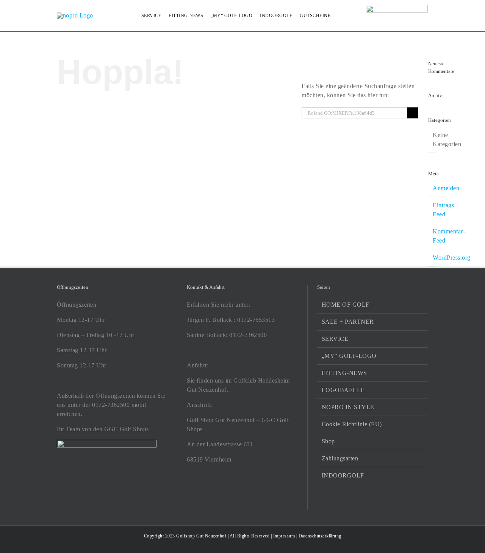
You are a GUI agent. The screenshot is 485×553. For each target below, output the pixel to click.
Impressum (284, 536)
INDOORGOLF (343, 475)
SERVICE (335, 339)
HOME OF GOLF (345, 304)
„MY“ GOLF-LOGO (349, 356)
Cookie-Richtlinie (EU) (352, 424)
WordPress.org (452, 257)
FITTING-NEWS (344, 373)
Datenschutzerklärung (320, 536)
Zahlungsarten (340, 458)
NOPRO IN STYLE (348, 407)
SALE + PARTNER (348, 321)
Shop (328, 441)
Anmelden (446, 188)
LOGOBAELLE (343, 390)
